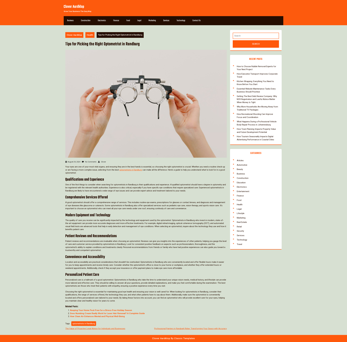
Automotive (242, 165)
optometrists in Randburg (130, 170)
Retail (239, 226)
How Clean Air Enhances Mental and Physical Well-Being (97, 316)
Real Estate (242, 222)
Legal (139, 20)
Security (240, 231)
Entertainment (243, 191)
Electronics (102, 20)
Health (90, 35)
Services (166, 20)
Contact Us (196, 20)
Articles (240, 160)
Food (128, 20)
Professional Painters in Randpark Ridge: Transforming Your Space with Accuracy (190, 328)
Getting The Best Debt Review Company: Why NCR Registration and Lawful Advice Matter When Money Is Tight (257, 99)
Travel (239, 244)
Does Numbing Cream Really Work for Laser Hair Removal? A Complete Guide (107, 313)
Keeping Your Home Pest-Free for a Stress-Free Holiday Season (101, 310)
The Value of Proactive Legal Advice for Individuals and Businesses (95, 328)
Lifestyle (240, 213)
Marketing (152, 20)
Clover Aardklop (74, 7)
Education (241, 182)
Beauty (240, 169)
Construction (85, 20)
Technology (181, 20)
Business (70, 20)
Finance (116, 20)
